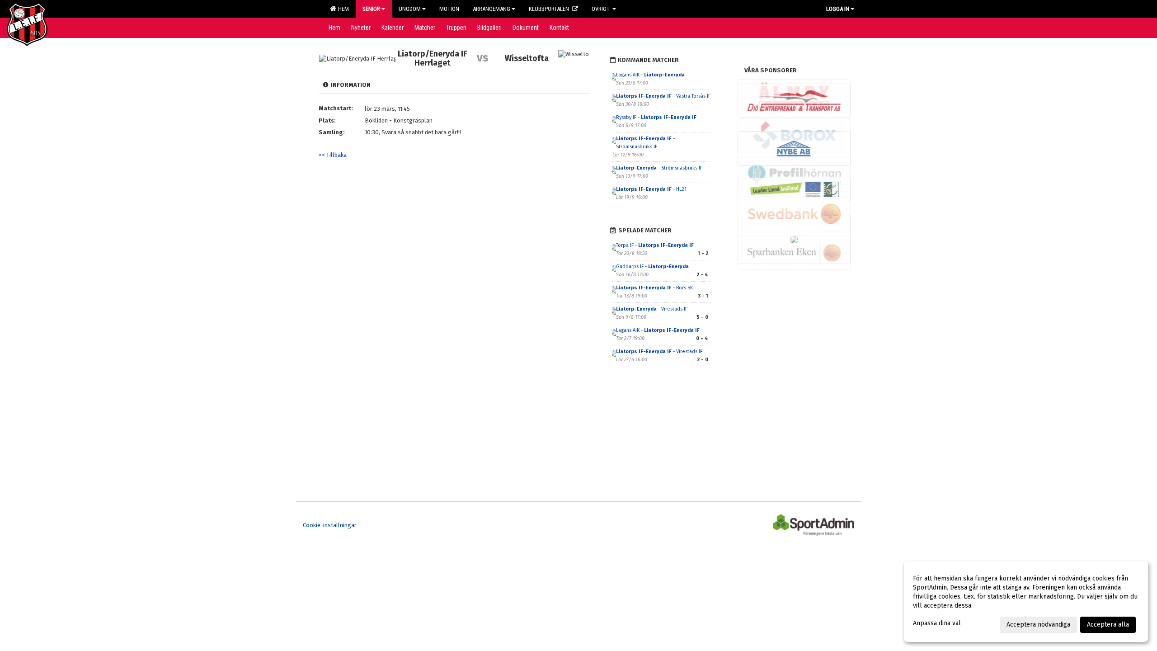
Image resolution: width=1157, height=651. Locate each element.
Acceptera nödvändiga (1038, 624)
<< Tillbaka (333, 154)
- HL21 (651, 189)
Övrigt (601, 8)
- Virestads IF (652, 309)
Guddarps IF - (652, 266)
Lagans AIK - (650, 75)
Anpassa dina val (937, 623)
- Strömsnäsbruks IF (660, 168)
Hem (342, 8)
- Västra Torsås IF (663, 96)
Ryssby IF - (656, 117)
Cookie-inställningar (330, 525)
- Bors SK (654, 288)
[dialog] (1026, 601)
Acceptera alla (1108, 624)
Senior (371, 8)
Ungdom (410, 8)
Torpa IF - (655, 245)
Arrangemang (491, 8)
